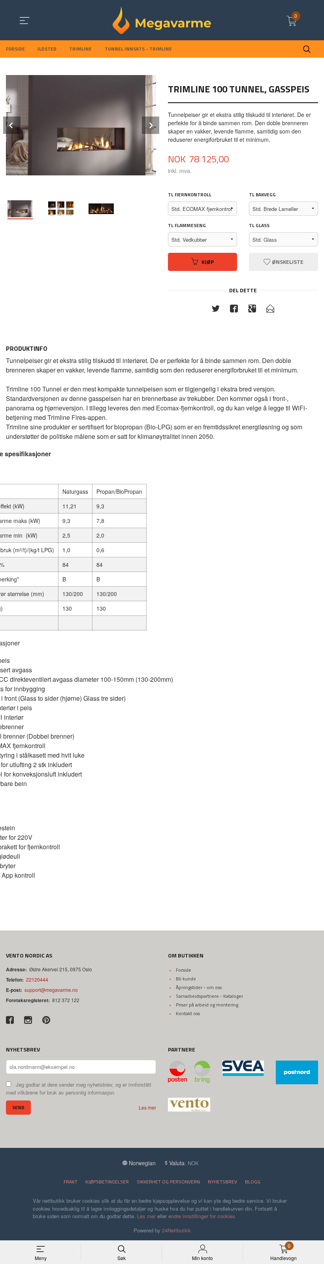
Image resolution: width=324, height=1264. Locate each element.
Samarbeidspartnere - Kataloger (209, 996)
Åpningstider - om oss (199, 987)
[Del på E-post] (270, 309)
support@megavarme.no (51, 989)
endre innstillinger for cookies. (202, 1216)
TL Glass (259, 225)
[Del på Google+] (252, 309)
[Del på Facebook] (234, 309)
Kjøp (208, 262)
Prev (12, 125)
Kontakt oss (188, 1013)
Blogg (252, 1181)
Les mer (147, 1107)
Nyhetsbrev (222, 1181)
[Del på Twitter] (216, 309)
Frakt (70, 1181)
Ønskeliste (287, 262)
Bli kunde (186, 978)
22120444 (37, 979)
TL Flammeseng (187, 225)
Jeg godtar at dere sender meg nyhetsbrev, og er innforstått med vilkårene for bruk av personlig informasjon (78, 1089)
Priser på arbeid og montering (207, 1004)
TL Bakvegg (262, 194)
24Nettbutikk (176, 1230)
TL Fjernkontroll (189, 194)
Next (150, 125)
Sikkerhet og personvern (168, 1181)
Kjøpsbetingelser (107, 1181)
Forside (183, 970)
